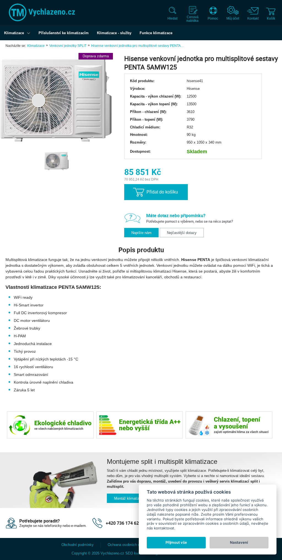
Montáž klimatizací (129, 498)
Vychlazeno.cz (112, 553)
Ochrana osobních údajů (127, 545)
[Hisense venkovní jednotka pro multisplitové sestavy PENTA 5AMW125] (56, 100)
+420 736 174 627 (123, 523)
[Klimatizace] (29, 33)
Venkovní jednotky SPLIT (67, 46)
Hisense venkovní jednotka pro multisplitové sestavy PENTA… (137, 46)
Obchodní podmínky (77, 545)
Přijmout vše (176, 542)
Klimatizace (36, 46)
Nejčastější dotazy (182, 233)
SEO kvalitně (136, 553)
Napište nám (141, 233)
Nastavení (239, 542)
